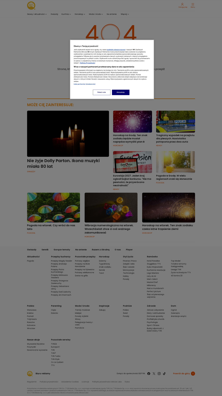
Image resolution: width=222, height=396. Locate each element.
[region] (112, 69)
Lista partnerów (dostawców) (85, 84)
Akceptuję (121, 92)
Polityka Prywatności (87, 63)
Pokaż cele (101, 92)
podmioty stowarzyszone (116, 50)
